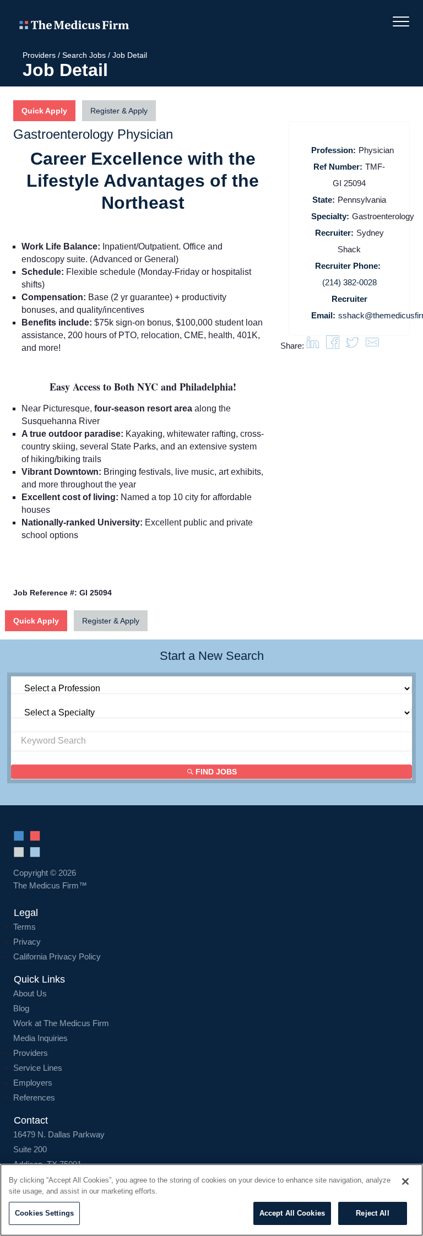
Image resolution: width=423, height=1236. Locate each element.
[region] (211, 1200)
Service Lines (37, 1067)
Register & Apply (110, 620)
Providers (39, 55)
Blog (21, 1008)
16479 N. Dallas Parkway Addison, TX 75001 (59, 1149)
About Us (30, 993)
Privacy (27, 941)
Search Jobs (84, 55)
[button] (372, 345)
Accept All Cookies (292, 1213)
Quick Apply (36, 620)
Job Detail (129, 55)
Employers (32, 1082)
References (34, 1097)
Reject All (372, 1213)
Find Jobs (215, 771)
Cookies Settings (44, 1213)
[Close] (405, 1181)
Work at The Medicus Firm (61, 1023)
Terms (24, 926)
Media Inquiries (40, 1038)
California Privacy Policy (57, 956)
